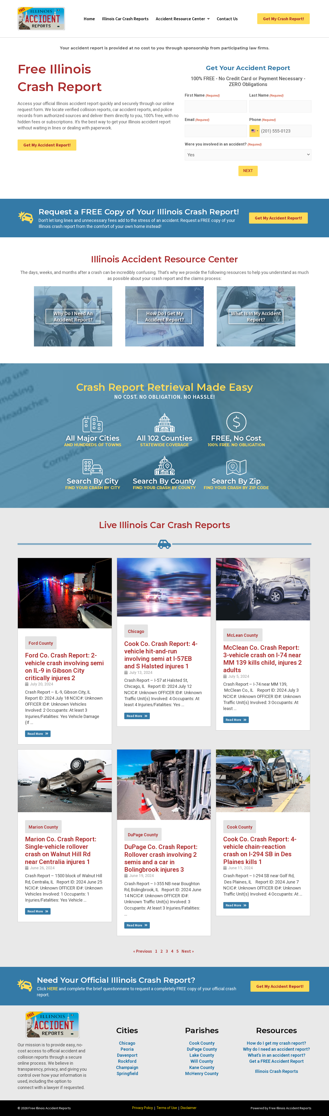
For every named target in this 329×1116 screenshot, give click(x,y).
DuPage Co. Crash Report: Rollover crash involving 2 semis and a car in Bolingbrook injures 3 (160, 858)
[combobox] (255, 131)
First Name (202, 95)
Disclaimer (189, 1108)
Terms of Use (167, 1108)
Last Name (266, 95)
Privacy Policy (142, 1108)
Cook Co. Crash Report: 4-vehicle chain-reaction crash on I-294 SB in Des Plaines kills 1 (259, 850)
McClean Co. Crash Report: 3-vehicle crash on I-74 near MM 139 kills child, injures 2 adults (262, 659)
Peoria (127, 1049)
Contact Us (227, 18)
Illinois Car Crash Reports (125, 18)
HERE (52, 988)
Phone (262, 119)
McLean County (243, 635)
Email (197, 119)
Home (89, 18)
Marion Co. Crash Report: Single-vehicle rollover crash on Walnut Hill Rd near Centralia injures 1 (60, 850)
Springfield (127, 1073)
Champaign (127, 1067)
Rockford (127, 1061)
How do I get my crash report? (276, 1043)
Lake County (202, 1055)
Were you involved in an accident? (223, 144)
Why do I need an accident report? (276, 1049)
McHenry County (201, 1073)
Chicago (136, 631)
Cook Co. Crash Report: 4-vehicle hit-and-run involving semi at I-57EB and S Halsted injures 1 (160, 655)
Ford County (41, 643)
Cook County (239, 827)
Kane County (201, 1067)
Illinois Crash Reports (276, 1071)
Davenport (127, 1055)
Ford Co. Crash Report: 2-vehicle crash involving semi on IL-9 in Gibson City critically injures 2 (64, 667)
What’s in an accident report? (276, 1055)
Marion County (43, 827)
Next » (188, 951)
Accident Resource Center (180, 18)
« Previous (142, 951)
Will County (202, 1061)
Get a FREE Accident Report (276, 1061)
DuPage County (143, 834)
